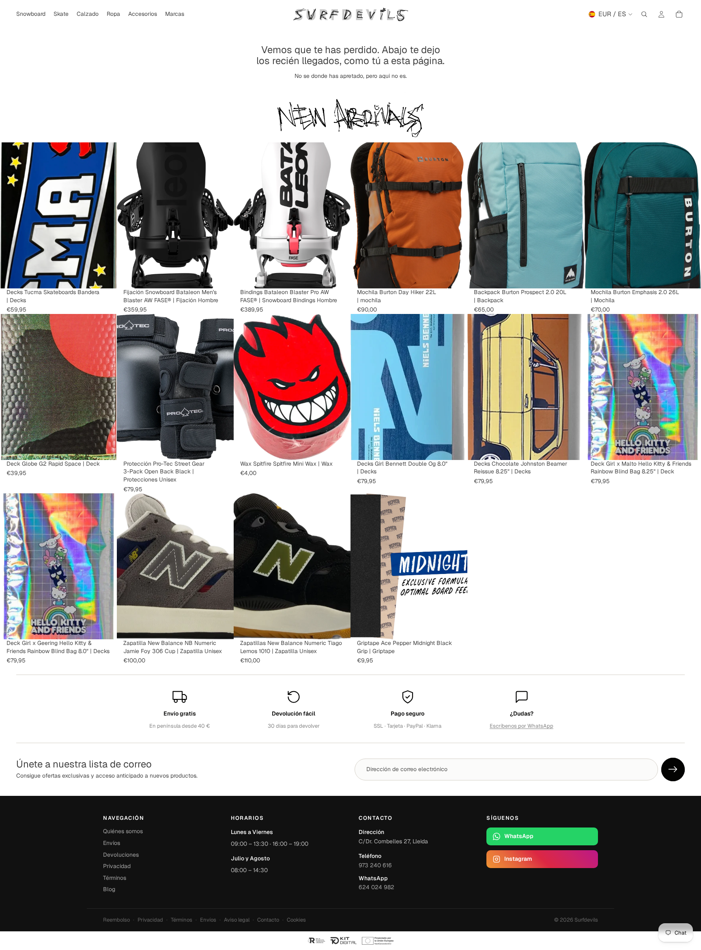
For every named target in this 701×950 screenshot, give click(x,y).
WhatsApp (518, 836)
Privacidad (117, 866)
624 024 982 (376, 887)
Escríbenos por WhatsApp (521, 725)
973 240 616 (375, 865)
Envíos (111, 843)
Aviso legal (236, 919)
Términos (114, 877)
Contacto (268, 919)
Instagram (518, 858)
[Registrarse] (673, 769)
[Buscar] (644, 14)
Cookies (296, 919)
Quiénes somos (123, 831)
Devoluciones (121, 854)
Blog (109, 889)
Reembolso (116, 919)
